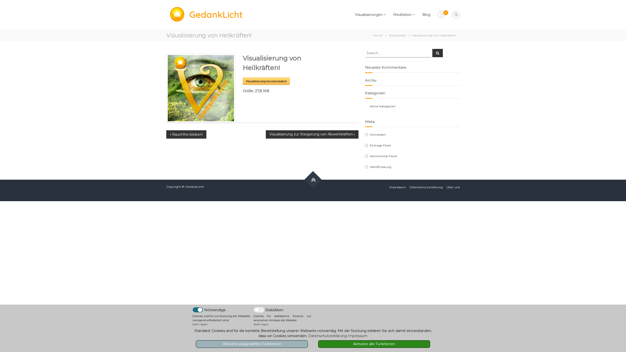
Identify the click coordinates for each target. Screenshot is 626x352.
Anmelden (378, 134)
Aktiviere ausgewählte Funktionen (252, 344)
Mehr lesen (200, 324)
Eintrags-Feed (380, 145)
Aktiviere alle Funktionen (374, 344)
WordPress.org (380, 167)
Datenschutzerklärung (426, 187)
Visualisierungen (369, 14)
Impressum (397, 187)
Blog (426, 14)
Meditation (402, 14)
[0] (441, 15)
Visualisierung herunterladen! (266, 81)
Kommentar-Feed (383, 156)
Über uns (453, 187)
